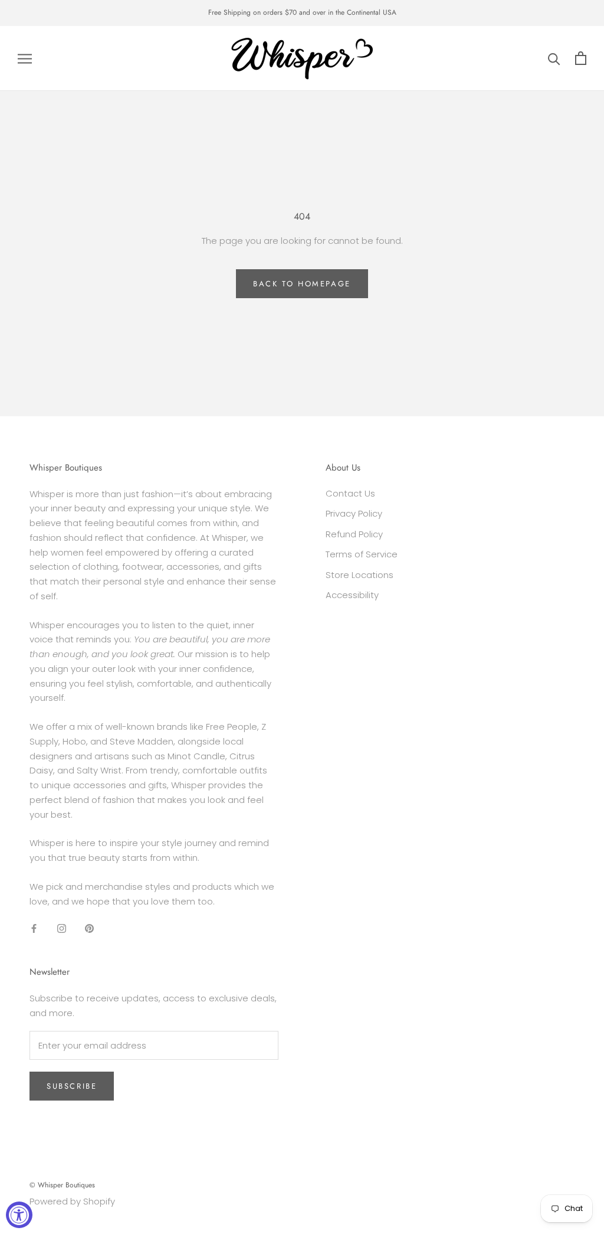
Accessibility (352, 595)
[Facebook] (33, 927)
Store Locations (359, 575)
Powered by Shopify (72, 1201)
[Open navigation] (25, 58)
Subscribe (72, 1086)
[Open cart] (580, 58)
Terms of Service (362, 554)
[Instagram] (61, 927)
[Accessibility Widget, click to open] (19, 1215)
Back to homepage (302, 283)
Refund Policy (354, 534)
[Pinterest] (89, 927)
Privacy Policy (354, 513)
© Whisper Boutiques (62, 1185)
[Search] (554, 58)
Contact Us (350, 493)
